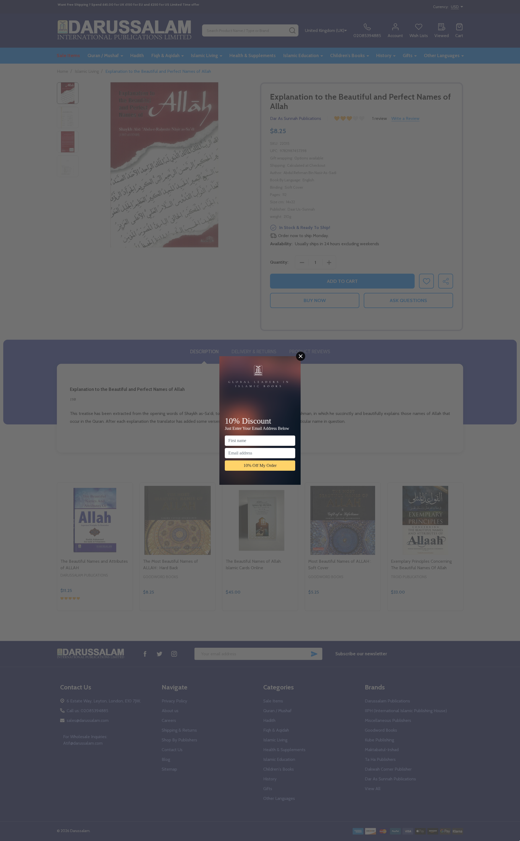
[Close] (300, 356)
